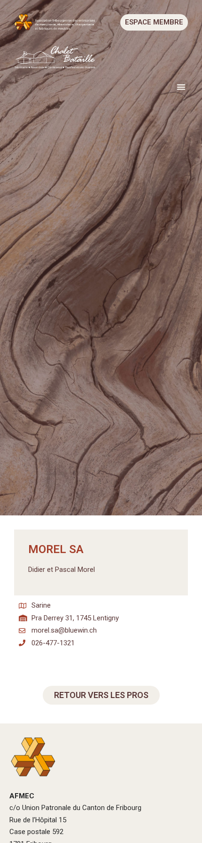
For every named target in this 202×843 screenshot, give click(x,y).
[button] (181, 87)
